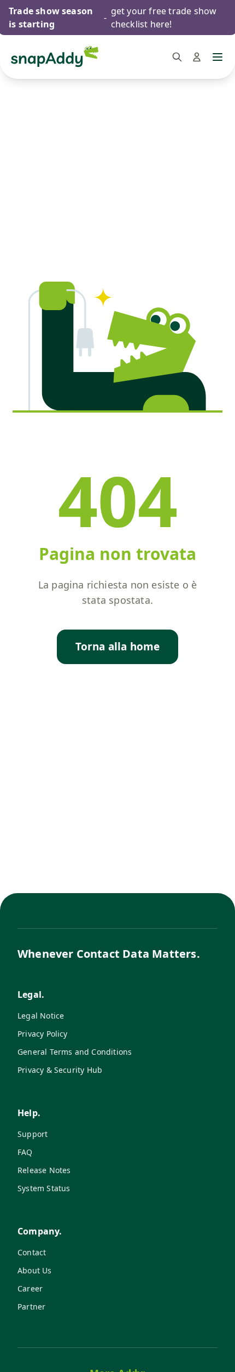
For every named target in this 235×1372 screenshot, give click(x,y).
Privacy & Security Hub (59, 1070)
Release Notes (43, 1170)
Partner (31, 1306)
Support (32, 1134)
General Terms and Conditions (74, 1052)
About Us (34, 1270)
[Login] (196, 57)
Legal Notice (40, 1015)
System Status (43, 1188)
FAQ (25, 1152)
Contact (31, 1252)
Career (30, 1288)
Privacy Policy (42, 1033)
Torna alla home (117, 646)
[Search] (177, 57)
